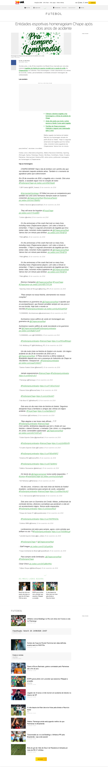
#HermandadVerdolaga (29, 193)
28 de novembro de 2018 (51, 205)
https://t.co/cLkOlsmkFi (45, 396)
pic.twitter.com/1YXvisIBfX (29, 213)
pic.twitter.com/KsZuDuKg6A (52, 476)
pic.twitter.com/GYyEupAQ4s (41, 546)
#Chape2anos (24, 284)
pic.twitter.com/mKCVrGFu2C (30, 433)
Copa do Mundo (71, 7)
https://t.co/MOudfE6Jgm (61, 341)
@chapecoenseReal (35, 198)
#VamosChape (45, 341)
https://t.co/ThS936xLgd (61, 531)
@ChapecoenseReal (61, 230)
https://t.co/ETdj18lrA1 (48, 464)
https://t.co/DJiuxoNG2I (47, 509)
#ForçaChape (48, 210)
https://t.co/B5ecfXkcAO (59, 491)
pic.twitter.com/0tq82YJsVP (29, 331)
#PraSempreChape (26, 183)
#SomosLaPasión (50, 198)
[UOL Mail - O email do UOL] (80, 3)
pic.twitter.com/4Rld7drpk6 (44, 183)
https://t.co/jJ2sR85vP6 (61, 443)
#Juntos (22, 476)
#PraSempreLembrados (34, 309)
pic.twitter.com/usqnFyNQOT (30, 363)
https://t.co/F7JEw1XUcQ (49, 386)
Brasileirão (64, 7)
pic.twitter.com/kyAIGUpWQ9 (55, 309)
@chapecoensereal (38, 474)
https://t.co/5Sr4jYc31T (28, 376)
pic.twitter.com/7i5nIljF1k (57, 232)
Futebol (54, 14)
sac (76, 2)
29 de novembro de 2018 (48, 187)
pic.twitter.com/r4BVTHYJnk (41, 284)
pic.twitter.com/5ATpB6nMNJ (40, 564)
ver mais (40, 759)
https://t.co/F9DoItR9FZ (49, 453)
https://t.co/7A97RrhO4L (49, 519)
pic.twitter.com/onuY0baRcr (29, 200)
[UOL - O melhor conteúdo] (19, 2)
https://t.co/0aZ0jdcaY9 (46, 411)
